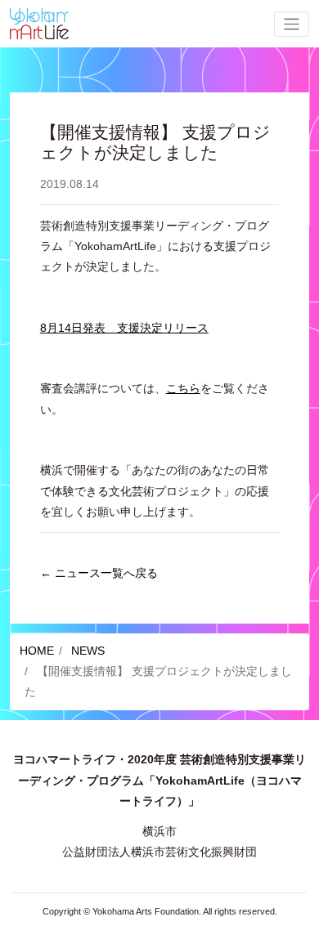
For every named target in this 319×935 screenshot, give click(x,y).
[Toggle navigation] (291, 24)
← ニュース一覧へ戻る (99, 572)
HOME (37, 650)
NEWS (86, 650)
